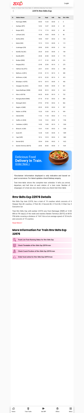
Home (13, 8)
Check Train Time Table (24, 8)
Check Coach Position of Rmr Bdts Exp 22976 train (36, 251)
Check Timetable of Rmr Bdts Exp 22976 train (34, 245)
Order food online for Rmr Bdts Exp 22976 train (35, 257)
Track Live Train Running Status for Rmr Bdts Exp (36, 240)
